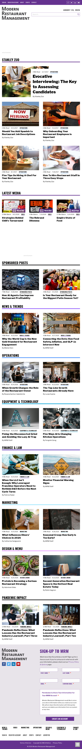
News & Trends (25, 335)
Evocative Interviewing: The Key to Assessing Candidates (55, 84)
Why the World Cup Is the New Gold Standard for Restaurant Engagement (19, 341)
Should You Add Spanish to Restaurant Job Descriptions (18, 133)
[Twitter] (71, 2)
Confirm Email (67, 684)
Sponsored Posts (26, 292)
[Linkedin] (75, 2)
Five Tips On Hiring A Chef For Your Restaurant (19, 177)
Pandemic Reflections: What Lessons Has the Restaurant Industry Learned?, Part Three (19, 633)
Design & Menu (25, 578)
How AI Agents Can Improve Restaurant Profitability (18, 297)
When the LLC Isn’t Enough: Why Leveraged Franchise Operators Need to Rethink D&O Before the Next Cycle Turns (19, 486)
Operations (54, 72)
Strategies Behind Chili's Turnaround (12, 219)
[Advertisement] (41, 38)
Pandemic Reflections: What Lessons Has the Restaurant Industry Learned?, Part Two (59, 633)
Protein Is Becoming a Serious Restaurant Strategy (19, 582)
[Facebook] (68, 2)
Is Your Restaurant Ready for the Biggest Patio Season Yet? (60, 297)
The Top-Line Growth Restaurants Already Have (58, 389)
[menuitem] (4, 2)
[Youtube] (78, 2)
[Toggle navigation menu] (77, 744)
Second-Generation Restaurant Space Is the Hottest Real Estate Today (61, 584)
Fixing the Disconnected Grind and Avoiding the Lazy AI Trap (19, 435)
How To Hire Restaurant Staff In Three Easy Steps (61, 177)
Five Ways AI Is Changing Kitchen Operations (57, 435)
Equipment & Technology (28, 430)
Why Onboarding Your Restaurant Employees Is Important (57, 134)
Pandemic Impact (26, 627)
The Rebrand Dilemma (36, 219)
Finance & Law (24, 477)
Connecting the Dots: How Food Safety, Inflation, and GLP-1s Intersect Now (61, 341)
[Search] (78, 14)
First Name (44, 673)
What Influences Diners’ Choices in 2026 (16, 536)
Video (23, 214)
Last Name (66, 673)
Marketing (23, 531)
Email (42, 684)
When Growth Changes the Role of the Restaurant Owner (20, 389)
